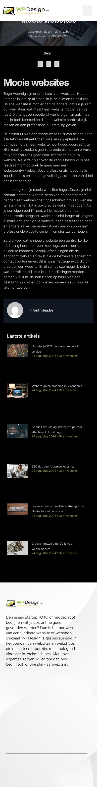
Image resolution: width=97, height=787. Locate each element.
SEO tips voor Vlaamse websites (53, 467)
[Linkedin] (18, 675)
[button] (87, 10)
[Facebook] (9, 675)
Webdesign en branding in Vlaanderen (57, 386)
